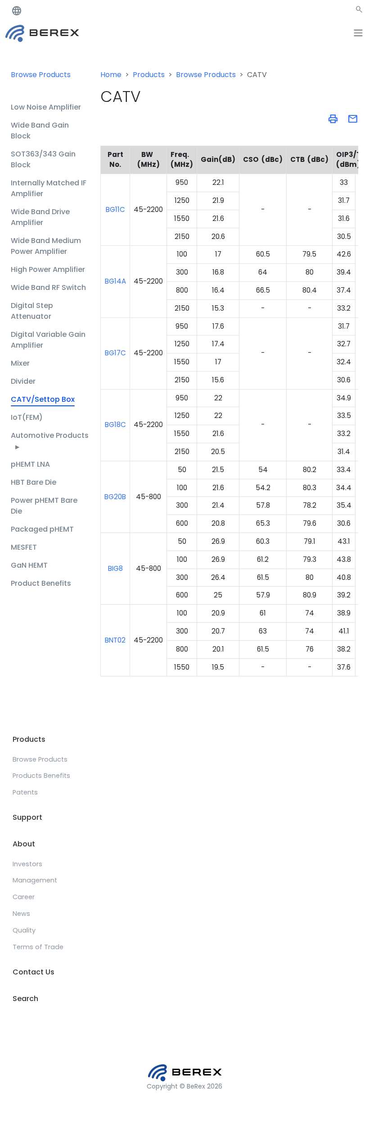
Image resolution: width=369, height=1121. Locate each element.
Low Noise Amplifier (46, 107)
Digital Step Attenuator (32, 311)
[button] (359, 11)
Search (25, 998)
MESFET (24, 547)
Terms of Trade (38, 946)
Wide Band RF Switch (48, 287)
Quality (24, 930)
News (21, 913)
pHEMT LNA (30, 464)
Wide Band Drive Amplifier (40, 217)
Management (35, 880)
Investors (27, 863)
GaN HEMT (29, 565)
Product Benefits (41, 583)
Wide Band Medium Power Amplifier (46, 246)
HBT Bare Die (33, 482)
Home (111, 74)
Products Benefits (41, 775)
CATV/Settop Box (43, 399)
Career (24, 896)
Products (149, 74)
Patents (25, 792)
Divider (23, 381)
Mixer (20, 363)
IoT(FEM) (27, 417)
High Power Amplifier (48, 269)
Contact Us (33, 972)
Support (27, 817)
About (24, 844)
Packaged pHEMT (42, 529)
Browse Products (41, 74)
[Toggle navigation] (358, 33)
